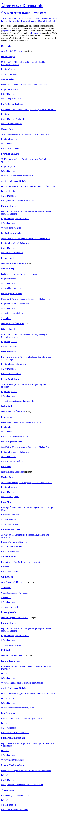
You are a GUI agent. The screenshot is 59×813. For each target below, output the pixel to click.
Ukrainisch (50, 21)
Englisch (24, 18)
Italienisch (43, 18)
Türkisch (41, 21)
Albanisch (5, 18)
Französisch (34, 18)
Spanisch (33, 21)
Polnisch (5, 21)
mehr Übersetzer (12, 51)
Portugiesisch (15, 21)
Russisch (25, 21)
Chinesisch (15, 18)
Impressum (6, 31)
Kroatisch (53, 18)
